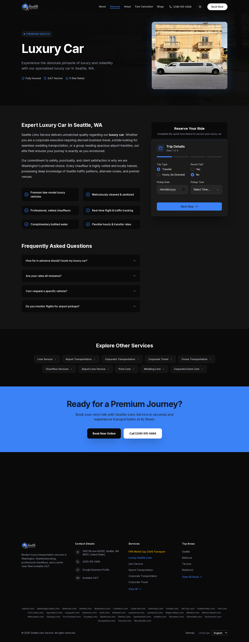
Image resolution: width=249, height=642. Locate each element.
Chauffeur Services (57, 369)
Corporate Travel (158, 359)
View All (133, 589)
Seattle (186, 551)
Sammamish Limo (142, 616)
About (102, 6)
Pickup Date (163, 182)
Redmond (187, 569)
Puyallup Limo (91, 616)
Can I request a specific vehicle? (46, 291)
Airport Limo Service (93, 369)
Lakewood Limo (136, 612)
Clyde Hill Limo (138, 608)
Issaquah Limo (72, 612)
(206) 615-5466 (91, 561)
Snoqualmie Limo (106, 621)
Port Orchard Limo (72, 616)
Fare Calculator (144, 6)
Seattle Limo (160, 616)
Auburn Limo (28, 608)
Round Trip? (197, 164)
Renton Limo (124, 616)
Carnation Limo (120, 608)
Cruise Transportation (195, 359)
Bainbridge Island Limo (48, 608)
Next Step (187, 206)
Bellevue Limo (70, 608)
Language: (204, 632)
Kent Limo (105, 612)
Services (115, 6)
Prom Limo (125, 369)
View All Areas (190, 576)
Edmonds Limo (155, 608)
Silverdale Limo (194, 616)
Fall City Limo (187, 608)
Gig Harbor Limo (54, 612)
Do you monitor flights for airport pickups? (52, 306)
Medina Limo (192, 612)
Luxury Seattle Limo (140, 557)
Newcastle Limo (36, 616)
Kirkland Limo (119, 612)
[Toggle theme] (200, 7)
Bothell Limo (85, 608)
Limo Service (45, 359)
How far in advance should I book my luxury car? (56, 260)
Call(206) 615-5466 (142, 433)
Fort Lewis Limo (36, 612)
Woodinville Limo (142, 621)
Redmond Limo (108, 616)
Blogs (160, 6)
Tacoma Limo (124, 621)
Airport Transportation (79, 359)
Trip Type (162, 164)
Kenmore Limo (89, 612)
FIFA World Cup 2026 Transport (147, 551)
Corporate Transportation (120, 359)
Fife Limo (222, 608)
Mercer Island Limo (211, 612)
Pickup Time (197, 182)
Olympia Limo (53, 616)
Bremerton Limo (102, 608)
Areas (127, 6)
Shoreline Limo (176, 616)
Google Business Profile (95, 569)
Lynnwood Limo (155, 612)
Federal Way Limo (206, 608)
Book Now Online (104, 433)
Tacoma (186, 563)
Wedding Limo (152, 369)
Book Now (217, 6)
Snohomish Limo (213, 616)
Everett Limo (172, 608)
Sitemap (189, 632)
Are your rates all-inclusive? (43, 276)
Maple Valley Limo (175, 612)
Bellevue (187, 557)
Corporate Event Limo (186, 369)
